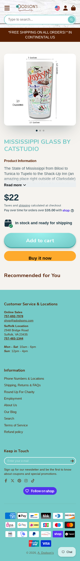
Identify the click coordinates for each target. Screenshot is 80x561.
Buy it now (40, 258)
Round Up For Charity (19, 392)
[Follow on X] (13, 481)
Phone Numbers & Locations (24, 378)
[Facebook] (6, 481)
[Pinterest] (19, 481)
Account (65, 8)
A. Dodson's (46, 552)
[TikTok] (33, 481)
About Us (10, 405)
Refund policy (13, 432)
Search (9, 418)
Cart (73, 8)
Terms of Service (16, 425)
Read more (13, 185)
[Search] (71, 19)
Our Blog (10, 412)
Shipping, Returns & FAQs (22, 385)
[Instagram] (26, 481)
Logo (26, 8)
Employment (13, 398)
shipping (24, 205)
